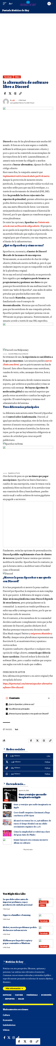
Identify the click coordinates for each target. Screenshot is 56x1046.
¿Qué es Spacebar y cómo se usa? (21, 704)
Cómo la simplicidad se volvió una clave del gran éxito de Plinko (32, 833)
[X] (28, 762)
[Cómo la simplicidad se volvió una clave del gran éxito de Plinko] (7, 833)
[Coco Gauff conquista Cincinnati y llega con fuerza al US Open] (7, 814)
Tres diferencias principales (19, 709)
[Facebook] (28, 756)
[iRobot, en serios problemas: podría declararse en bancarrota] (46, 930)
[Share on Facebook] (5, 93)
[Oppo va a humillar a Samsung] (46, 918)
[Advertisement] (28, 46)
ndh (13, 100)
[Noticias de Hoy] (28, 4)
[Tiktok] (28, 768)
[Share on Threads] (15, 93)
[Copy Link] (20, 93)
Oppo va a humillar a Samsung (17, 915)
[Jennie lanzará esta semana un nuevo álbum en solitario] (7, 841)
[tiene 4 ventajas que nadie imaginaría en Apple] (10, 794)
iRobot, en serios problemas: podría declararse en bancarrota (20, 928)
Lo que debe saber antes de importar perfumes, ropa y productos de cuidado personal (17, 902)
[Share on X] (10, 93)
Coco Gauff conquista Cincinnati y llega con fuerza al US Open (32, 814)
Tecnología (8, 77)
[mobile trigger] (5, 4)
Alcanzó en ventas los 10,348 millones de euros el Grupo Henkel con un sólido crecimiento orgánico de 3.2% (32, 823)
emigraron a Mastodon (41, 633)
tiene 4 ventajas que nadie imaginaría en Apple (32, 796)
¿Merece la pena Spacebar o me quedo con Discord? (28, 713)
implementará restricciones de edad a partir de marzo (26, 176)
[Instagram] (14, 1037)
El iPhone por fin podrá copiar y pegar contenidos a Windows (17, 942)
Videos (17, 77)
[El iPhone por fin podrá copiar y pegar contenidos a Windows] (46, 943)
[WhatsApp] (28, 774)
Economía (43, 902)
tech (16, 729)
